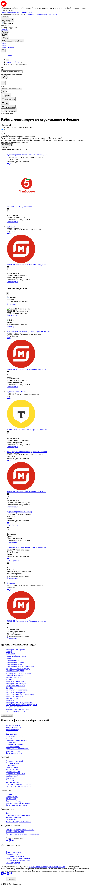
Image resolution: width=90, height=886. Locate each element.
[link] (5, 37)
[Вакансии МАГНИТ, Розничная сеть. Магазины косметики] (47, 476)
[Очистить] (4, 77)
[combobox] (12, 71)
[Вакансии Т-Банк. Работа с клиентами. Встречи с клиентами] (47, 414)
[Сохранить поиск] (3, 83)
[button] (3, 43)
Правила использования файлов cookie (41, 14)
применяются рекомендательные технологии (47, 867)
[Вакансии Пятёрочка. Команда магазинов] (47, 185)
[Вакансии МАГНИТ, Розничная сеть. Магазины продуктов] (47, 249)
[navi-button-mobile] (3, 50)
